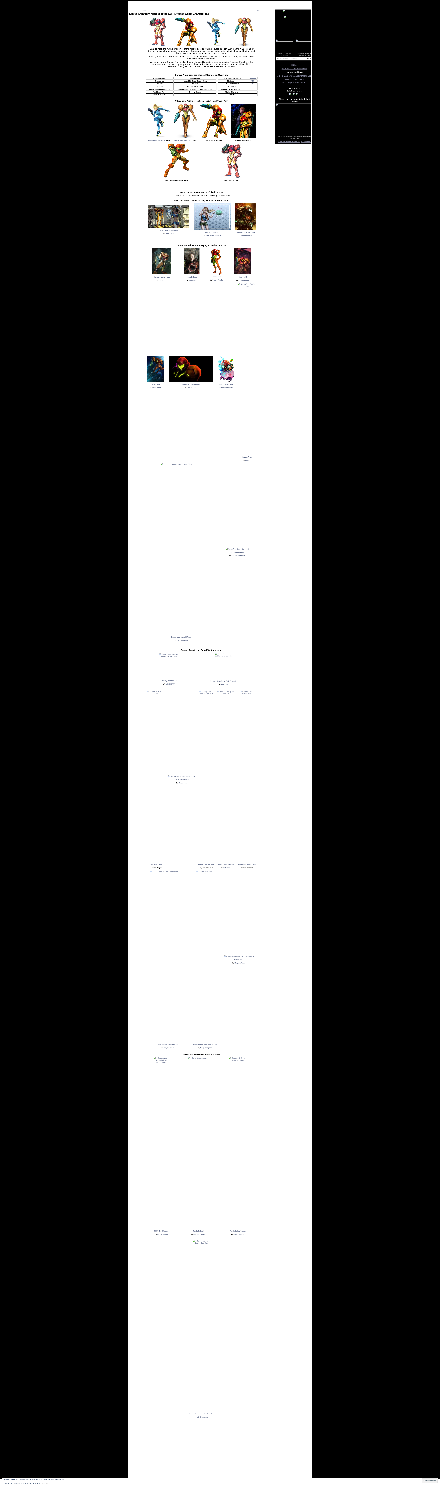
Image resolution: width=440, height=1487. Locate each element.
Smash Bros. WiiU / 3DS (156, 140)
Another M (243, 277)
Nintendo (252, 78)
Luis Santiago (243, 280)
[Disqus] (201, 1456)
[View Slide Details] (294, 26)
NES (252, 81)
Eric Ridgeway (246, 235)
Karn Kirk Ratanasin (213, 235)
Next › (258, 10)
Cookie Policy (45, 1483)
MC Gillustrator (203, 1417)
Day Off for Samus (212, 232)
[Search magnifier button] (311, 58)
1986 (252, 84)
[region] (294, 26)
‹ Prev (145, 10)
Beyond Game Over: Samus (245, 232)
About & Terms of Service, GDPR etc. (294, 142)
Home (294, 65)
